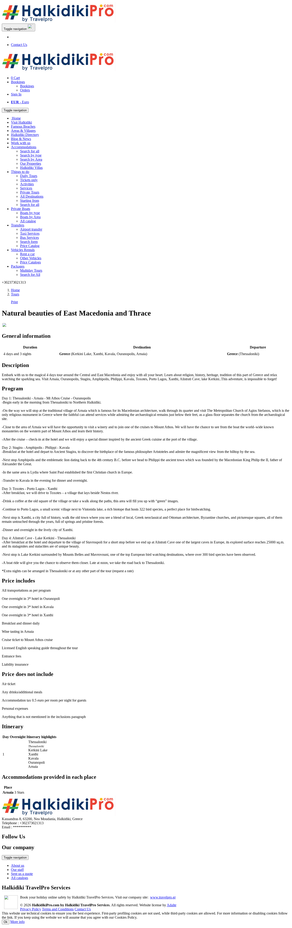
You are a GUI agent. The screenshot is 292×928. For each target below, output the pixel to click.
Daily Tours (28, 176)
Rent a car (27, 254)
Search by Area (31, 159)
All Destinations (31, 196)
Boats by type (30, 213)
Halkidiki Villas (31, 168)
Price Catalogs (30, 262)
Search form (29, 242)
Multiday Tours (31, 270)
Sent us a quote (22, 874)
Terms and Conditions (58, 909)
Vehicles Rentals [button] (23, 250)
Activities (27, 184)
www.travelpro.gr (163, 897)
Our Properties (30, 163)
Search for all (29, 151)
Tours (15, 294)
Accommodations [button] (23, 147)
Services (26, 188)
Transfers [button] (17, 225)
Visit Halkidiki (21, 122)
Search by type (31, 155)
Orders (25, 90)
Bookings (18, 82)
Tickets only (29, 180)
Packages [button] (17, 266)
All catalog (28, 221)
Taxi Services (29, 233)
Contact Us (19, 45)
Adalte (171, 905)
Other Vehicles (30, 258)
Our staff (17, 870)
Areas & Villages (23, 131)
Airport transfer (31, 229)
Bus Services (29, 237)
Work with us (20, 143)
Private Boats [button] (20, 209)
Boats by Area (30, 217)
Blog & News (21, 139)
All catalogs (19, 878)
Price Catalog (29, 246)
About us (17, 865)
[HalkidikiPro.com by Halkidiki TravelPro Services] (59, 21)
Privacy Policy (30, 909)
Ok (6, 922)
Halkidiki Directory (25, 135)
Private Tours (29, 192)
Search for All (30, 275)
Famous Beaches (23, 126)
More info (17, 922)
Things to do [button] (20, 172)
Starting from (29, 200)
